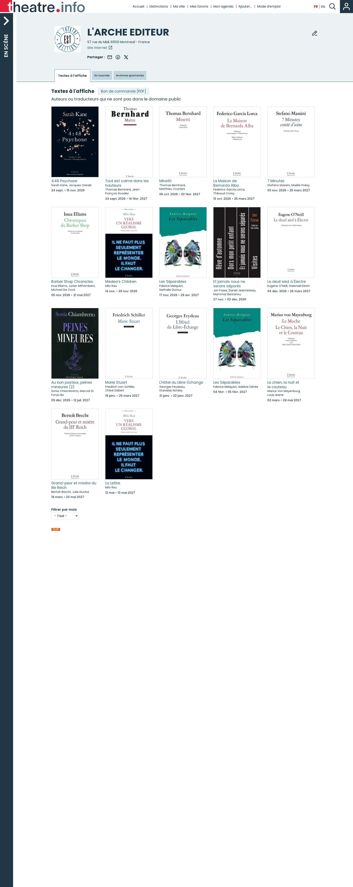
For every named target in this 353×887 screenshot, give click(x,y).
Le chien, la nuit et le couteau (283, 384)
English (323, 6)
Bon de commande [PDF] (123, 91)
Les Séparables (172, 281)
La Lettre (112, 483)
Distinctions (158, 6)
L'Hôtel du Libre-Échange (181, 382)
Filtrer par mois (64, 509)
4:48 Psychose (64, 180)
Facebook (118, 57)
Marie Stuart (116, 382)
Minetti (165, 180)
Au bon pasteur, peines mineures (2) (71, 384)
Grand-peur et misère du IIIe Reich (73, 485)
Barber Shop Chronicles (72, 281)
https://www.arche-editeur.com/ (99, 47)
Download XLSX (55, 530)
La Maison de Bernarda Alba (226, 183)
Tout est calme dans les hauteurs (127, 183)
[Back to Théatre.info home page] (43, 6)
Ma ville (179, 6)
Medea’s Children (120, 281)
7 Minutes (276, 180)
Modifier (315, 32)
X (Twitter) (126, 57)
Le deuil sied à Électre (286, 281)
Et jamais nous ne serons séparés (229, 284)
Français (316, 6)
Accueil (138, 6)
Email (109, 57)
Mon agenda (223, 6)
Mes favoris (199, 6)
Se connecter (346, 6)
